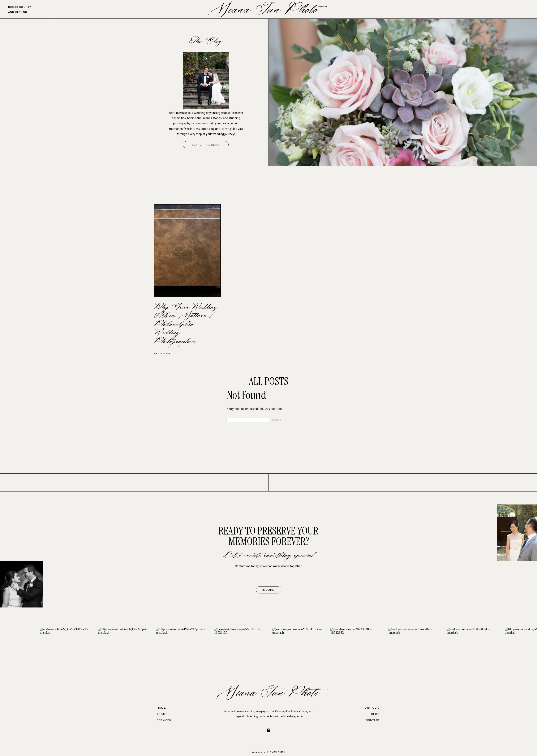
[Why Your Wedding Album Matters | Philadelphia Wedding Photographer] (187, 250)
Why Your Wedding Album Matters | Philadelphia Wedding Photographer (186, 324)
